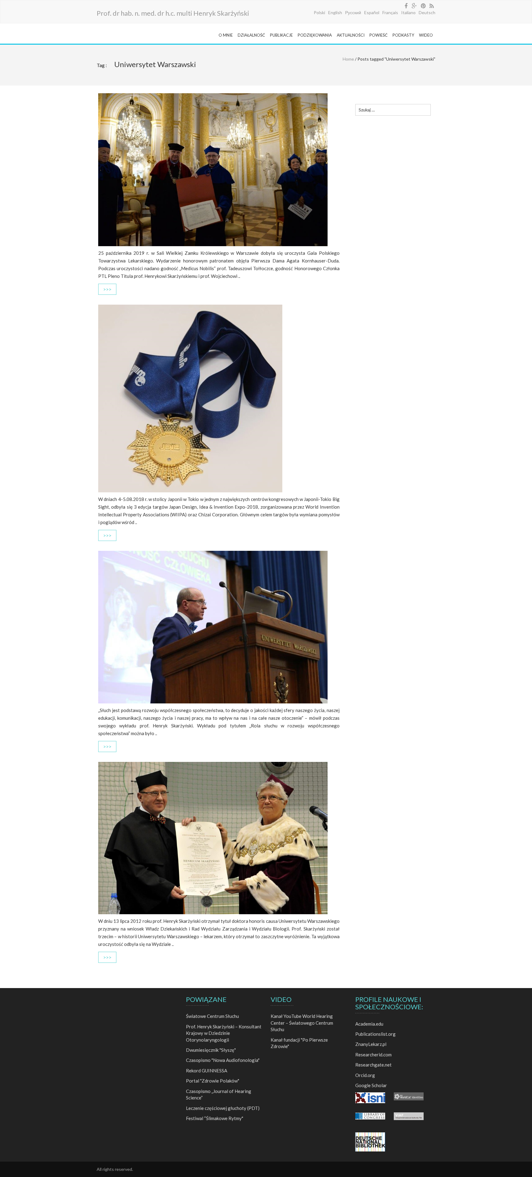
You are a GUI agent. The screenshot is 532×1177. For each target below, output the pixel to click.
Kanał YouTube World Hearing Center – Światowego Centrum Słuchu (302, 1022)
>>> (107, 289)
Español (371, 12)
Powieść (378, 35)
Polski (319, 12)
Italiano (408, 12)
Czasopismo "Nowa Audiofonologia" (223, 1060)
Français (390, 12)
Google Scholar (371, 1085)
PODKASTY (403, 35)
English (335, 12)
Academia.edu (369, 1024)
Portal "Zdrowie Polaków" (212, 1080)
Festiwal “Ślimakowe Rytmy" (214, 1118)
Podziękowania (315, 35)
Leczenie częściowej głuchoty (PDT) (223, 1108)
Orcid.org (365, 1075)
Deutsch (427, 12)
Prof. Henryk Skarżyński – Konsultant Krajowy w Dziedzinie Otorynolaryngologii (223, 1033)
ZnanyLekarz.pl (370, 1044)
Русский (353, 12)
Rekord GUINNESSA (206, 1070)
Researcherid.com (373, 1054)
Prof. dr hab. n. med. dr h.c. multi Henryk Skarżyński (173, 13)
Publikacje (281, 35)
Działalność (251, 35)
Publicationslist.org (375, 1034)
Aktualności (351, 35)
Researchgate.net (373, 1064)
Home (348, 59)
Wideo (426, 35)
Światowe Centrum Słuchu (212, 1016)
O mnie (226, 35)
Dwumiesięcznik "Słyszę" (211, 1050)
